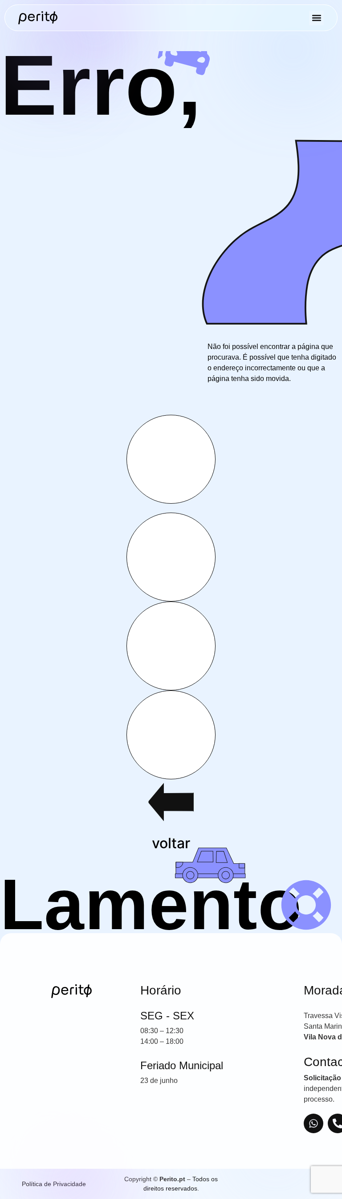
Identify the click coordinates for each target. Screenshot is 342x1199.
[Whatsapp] (313, 1123)
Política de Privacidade (54, 1183)
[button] (316, 18)
